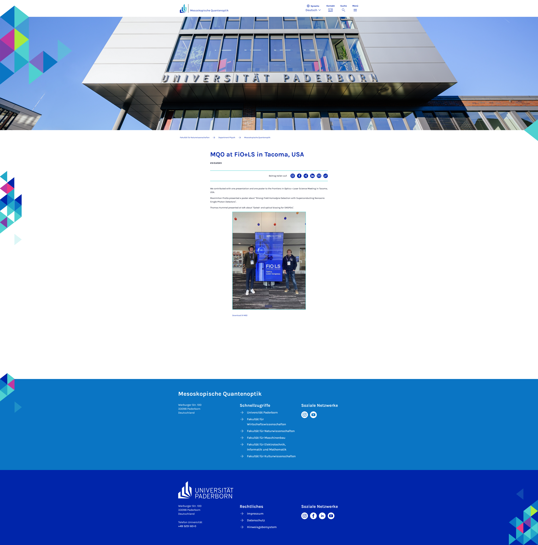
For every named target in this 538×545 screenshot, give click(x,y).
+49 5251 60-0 (187, 526)
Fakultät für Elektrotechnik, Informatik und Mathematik (267, 447)
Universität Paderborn (262, 412)
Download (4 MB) (239, 315)
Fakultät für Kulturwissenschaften (271, 456)
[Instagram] (304, 414)
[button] (315, 8)
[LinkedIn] (322, 515)
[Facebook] (313, 515)
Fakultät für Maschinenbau (266, 438)
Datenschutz (256, 520)
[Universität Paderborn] (269, 489)
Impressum (255, 513)
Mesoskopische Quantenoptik (209, 10)
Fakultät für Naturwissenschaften (271, 431)
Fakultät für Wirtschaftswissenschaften (266, 421)
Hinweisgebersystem (262, 527)
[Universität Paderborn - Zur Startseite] (183, 8)
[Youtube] (313, 414)
